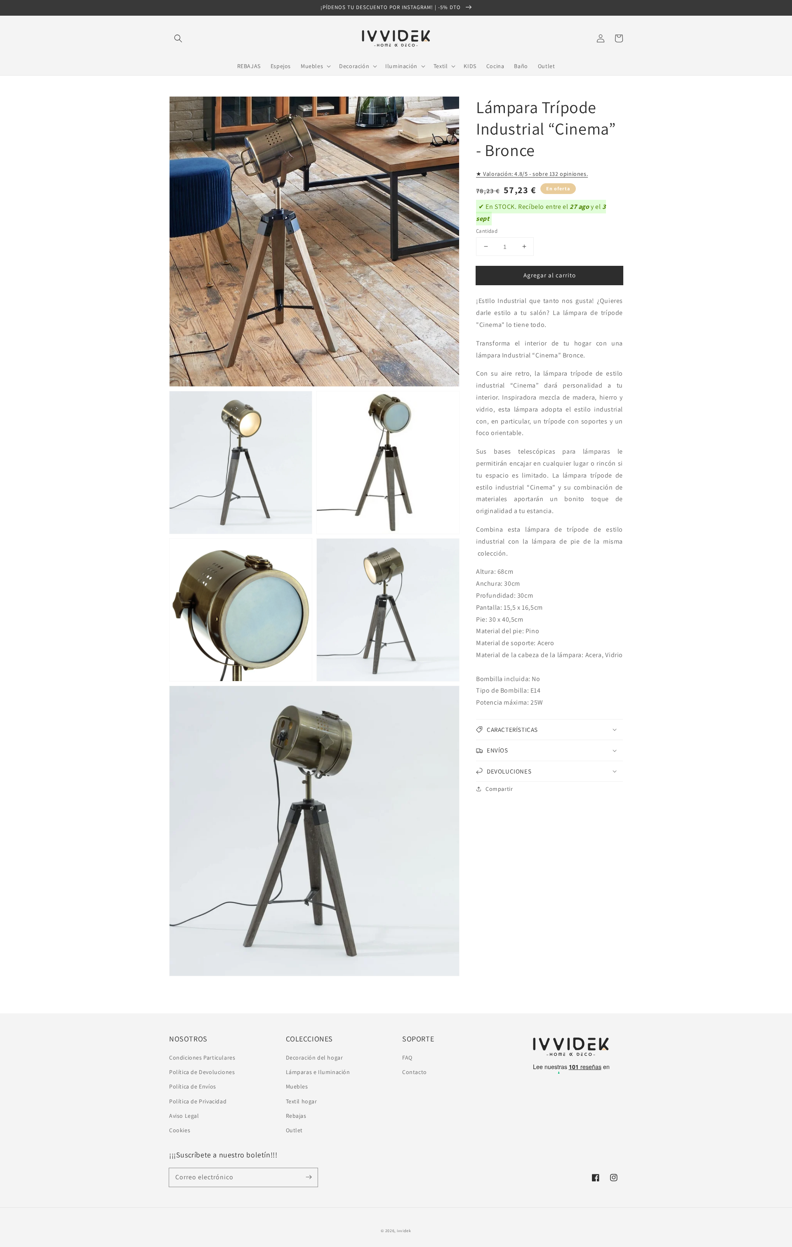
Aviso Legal (184, 1115)
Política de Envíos (192, 1086)
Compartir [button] (499, 789)
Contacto (414, 1072)
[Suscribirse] (308, 1177)
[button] (178, 38)
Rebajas (296, 1115)
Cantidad (486, 230)
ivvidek (404, 1230)
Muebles (297, 1086)
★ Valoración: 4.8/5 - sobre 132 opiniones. (532, 173)
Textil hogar (301, 1101)
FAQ (407, 1057)
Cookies (179, 1130)
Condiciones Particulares (202, 1057)
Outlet (294, 1130)
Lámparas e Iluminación (318, 1072)
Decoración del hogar (314, 1057)
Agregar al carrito (549, 275)
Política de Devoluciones (202, 1072)
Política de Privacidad (197, 1101)
